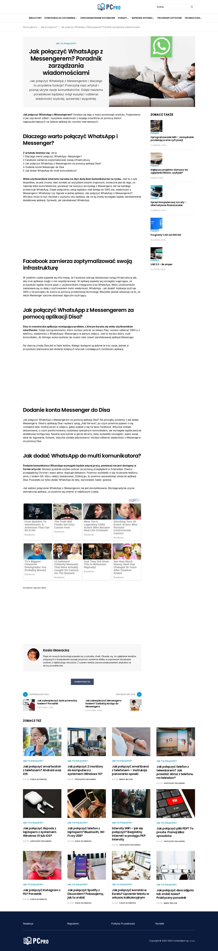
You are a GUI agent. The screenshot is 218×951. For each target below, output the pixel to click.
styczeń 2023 (39, 588)
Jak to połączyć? (49, 27)
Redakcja (28, 923)
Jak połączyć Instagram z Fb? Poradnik (41, 892)
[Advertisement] (82, 227)
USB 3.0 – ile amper (161, 264)
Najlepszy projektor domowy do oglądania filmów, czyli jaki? (169, 171)
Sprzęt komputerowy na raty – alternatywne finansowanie (168, 204)
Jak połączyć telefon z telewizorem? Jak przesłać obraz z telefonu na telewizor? (174, 772)
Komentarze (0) (82, 682)
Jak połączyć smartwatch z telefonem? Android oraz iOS (42, 770)
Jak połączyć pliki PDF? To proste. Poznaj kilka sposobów (174, 832)
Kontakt (159, 923)
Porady (155, 133)
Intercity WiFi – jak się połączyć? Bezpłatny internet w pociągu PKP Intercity (128, 833)
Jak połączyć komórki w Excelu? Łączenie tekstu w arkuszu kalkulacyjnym (130, 894)
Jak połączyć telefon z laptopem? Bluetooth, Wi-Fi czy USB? (86, 832)
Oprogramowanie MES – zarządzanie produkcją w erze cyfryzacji (172, 138)
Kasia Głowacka (56, 650)
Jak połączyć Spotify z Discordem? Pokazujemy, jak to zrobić (85, 894)
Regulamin (73, 923)
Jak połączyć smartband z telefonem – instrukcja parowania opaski (130, 770)
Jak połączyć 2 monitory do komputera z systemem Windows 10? (85, 770)
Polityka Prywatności (123, 923)
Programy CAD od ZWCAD (166, 235)
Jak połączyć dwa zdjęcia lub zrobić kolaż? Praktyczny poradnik (175, 894)
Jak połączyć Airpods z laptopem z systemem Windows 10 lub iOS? (39, 832)
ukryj (54, 152)
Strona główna (30, 27)
